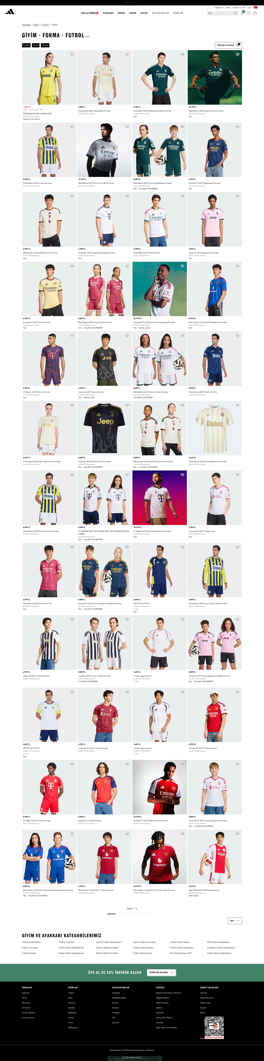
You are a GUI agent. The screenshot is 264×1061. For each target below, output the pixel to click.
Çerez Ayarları (116, 1050)
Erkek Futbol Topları (180, 942)
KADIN (132, 13)
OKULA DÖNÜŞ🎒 (90, 13)
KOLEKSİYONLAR (160, 13)
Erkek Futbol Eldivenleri (182, 948)
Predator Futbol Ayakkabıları (221, 948)
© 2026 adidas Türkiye (132, 1057)
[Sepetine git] (255, 13)
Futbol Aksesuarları (142, 953)
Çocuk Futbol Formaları (144, 942)
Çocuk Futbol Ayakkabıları (109, 942)
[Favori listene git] (248, 13)
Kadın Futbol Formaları (107, 953)
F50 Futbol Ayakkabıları (218, 942)
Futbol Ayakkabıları (31, 942)
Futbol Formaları (30, 948)
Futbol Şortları (29, 953)
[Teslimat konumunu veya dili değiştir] (255, 8)
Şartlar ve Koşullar (146, 1050)
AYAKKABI (108, 13)
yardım (228, 8)
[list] (118, 45)
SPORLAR (178, 13)
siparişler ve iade (239, 8)
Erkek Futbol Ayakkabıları (71, 948)
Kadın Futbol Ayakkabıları (71, 953)
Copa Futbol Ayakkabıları (219, 953)
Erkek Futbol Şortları (143, 948)
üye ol (249, 8)
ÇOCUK (144, 13)
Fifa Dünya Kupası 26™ (181, 953)
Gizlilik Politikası (130, 1050)
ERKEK (121, 13)
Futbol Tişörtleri (67, 942)
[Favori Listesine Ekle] (72, 55)
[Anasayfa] (10, 12)
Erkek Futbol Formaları (107, 948)
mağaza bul (219, 8)
